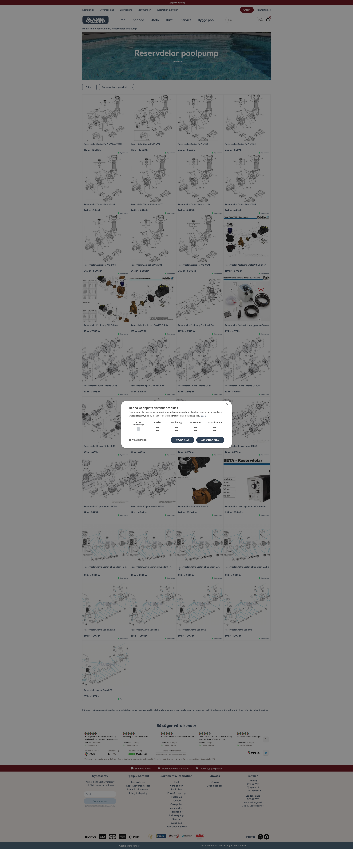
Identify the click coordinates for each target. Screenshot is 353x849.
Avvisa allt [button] (182, 440)
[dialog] (176, 424)
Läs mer (204, 415)
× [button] (227, 404)
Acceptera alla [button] (210, 440)
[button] (138, 439)
